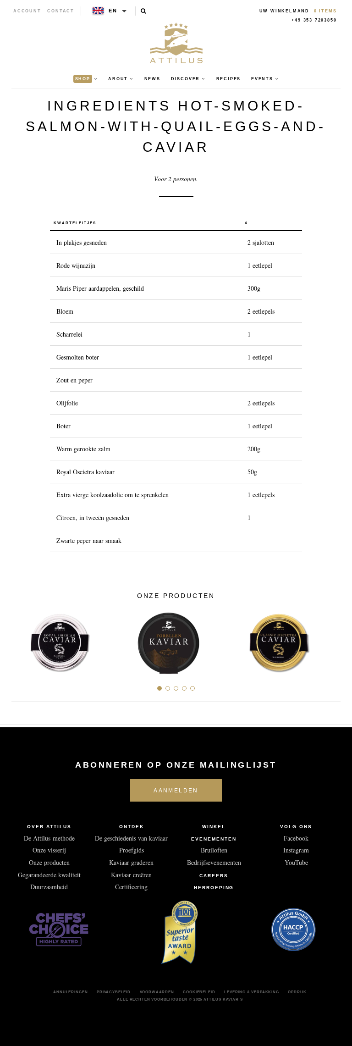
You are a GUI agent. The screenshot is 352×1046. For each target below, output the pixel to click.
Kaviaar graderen (131, 862)
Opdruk (297, 992)
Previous (21, 639)
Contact (60, 11)
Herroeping (214, 887)
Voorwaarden (157, 992)
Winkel (214, 826)
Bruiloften (214, 850)
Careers (213, 875)
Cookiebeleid (199, 992)
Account (27, 11)
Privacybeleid (114, 992)
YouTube (296, 862)
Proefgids (131, 850)
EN (113, 10)
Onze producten (49, 862)
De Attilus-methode (49, 838)
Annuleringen (70, 992)
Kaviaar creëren (131, 874)
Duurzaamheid (49, 886)
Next (330, 639)
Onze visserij (49, 850)
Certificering (131, 886)
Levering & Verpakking (251, 992)
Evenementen (213, 838)
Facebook (296, 838)
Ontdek (131, 826)
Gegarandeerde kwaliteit (49, 874)
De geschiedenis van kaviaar (131, 838)
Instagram (296, 850)
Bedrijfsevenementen (214, 862)
